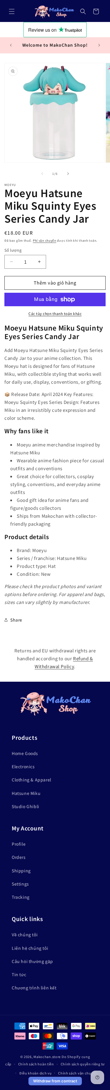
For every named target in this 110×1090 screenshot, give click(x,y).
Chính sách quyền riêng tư (83, 1064)
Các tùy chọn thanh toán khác (55, 313)
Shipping (21, 871)
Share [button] (16, 620)
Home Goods (25, 753)
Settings (20, 884)
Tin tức (19, 974)
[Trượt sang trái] (42, 173)
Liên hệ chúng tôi (30, 948)
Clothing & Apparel (31, 780)
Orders (19, 857)
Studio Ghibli (25, 806)
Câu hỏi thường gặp (32, 961)
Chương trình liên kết (34, 988)
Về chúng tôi (25, 934)
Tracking (21, 897)
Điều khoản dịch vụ (35, 1073)
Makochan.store (47, 1056)
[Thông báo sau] (99, 45)
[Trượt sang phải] (68, 173)
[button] (11, 11)
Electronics (23, 766)
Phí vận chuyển (44, 240)
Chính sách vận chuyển (77, 1073)
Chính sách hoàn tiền (36, 1064)
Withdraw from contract (55, 1081)
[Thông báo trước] (10, 45)
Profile (19, 844)
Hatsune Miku (26, 793)
